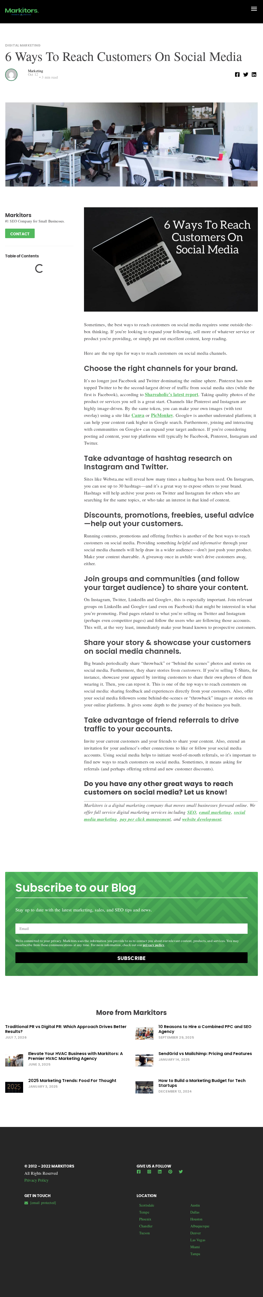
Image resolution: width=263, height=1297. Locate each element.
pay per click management (145, 819)
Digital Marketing (23, 45)
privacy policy (153, 944)
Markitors (18, 215)
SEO (191, 812)
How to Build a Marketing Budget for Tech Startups (202, 1083)
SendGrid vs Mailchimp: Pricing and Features (205, 1054)
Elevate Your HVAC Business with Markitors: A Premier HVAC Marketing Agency (75, 1056)
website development (201, 819)
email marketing (215, 812)
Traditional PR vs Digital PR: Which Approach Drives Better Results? (66, 1029)
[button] (237, 74)
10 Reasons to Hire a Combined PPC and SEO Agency (204, 1029)
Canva (138, 415)
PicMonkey (162, 415)
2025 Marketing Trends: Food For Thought (72, 1081)
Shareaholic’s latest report (171, 394)
